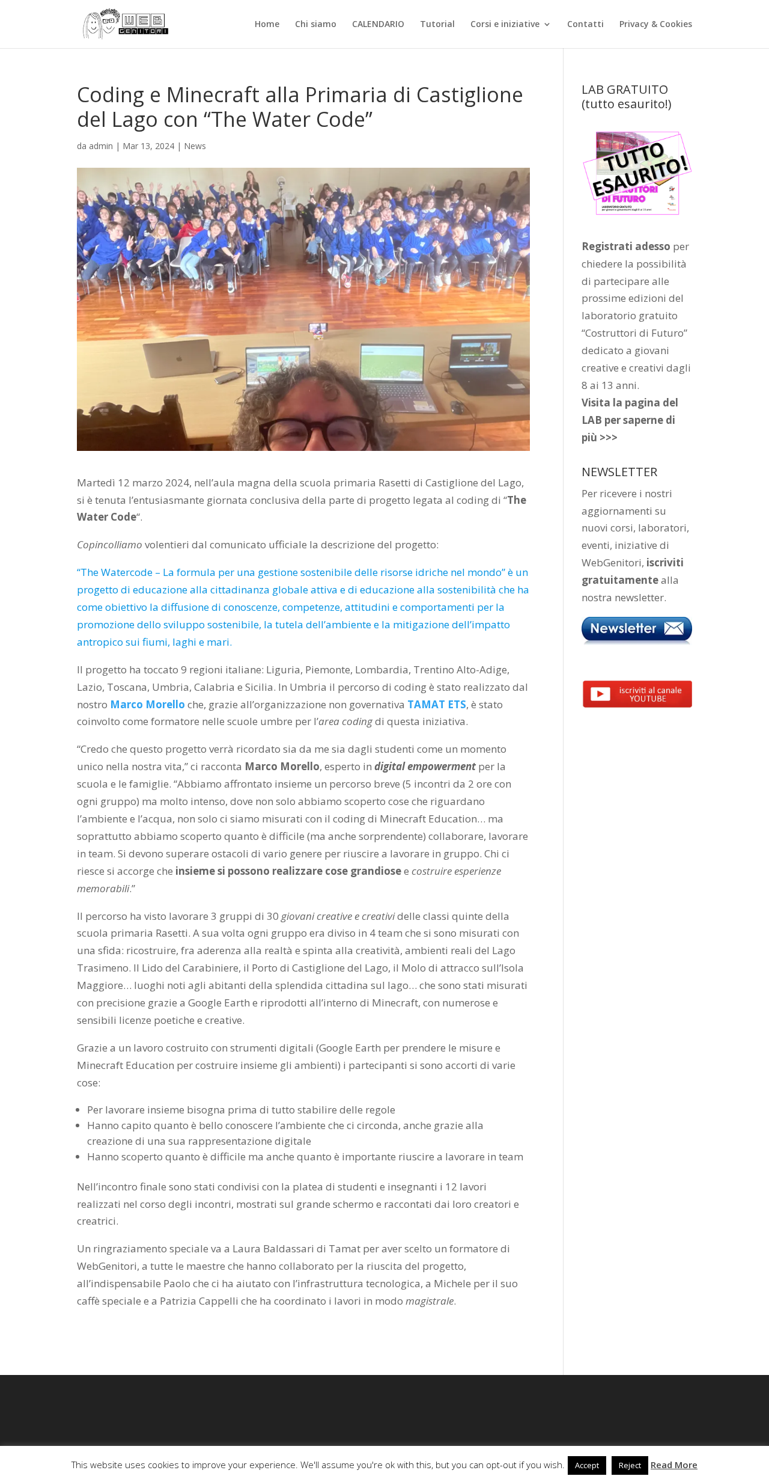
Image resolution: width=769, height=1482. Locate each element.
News (195, 146)
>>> (609, 437)
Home (267, 24)
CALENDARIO (378, 24)
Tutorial (437, 24)
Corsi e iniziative (505, 24)
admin (101, 146)
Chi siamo (315, 24)
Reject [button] (630, 1465)
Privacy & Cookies (655, 24)
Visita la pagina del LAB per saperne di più (630, 420)
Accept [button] (587, 1465)
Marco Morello (147, 704)
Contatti (585, 24)
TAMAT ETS (436, 704)
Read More (674, 1465)
